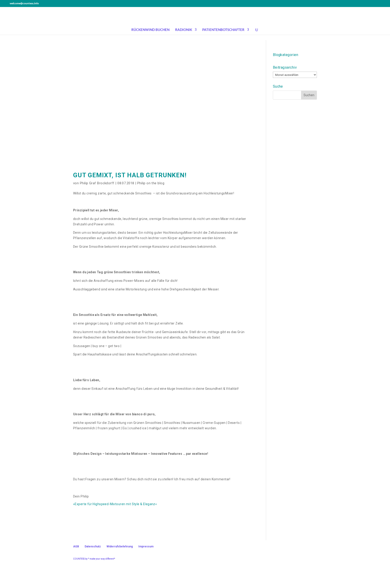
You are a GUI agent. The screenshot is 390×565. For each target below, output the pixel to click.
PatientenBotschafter (223, 30)
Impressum (145, 546)
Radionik (183, 30)
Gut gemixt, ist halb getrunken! (129, 175)
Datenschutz (93, 546)
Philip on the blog (150, 183)
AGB (76, 546)
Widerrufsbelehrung (120, 546)
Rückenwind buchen (150, 30)
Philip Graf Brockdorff (97, 183)
